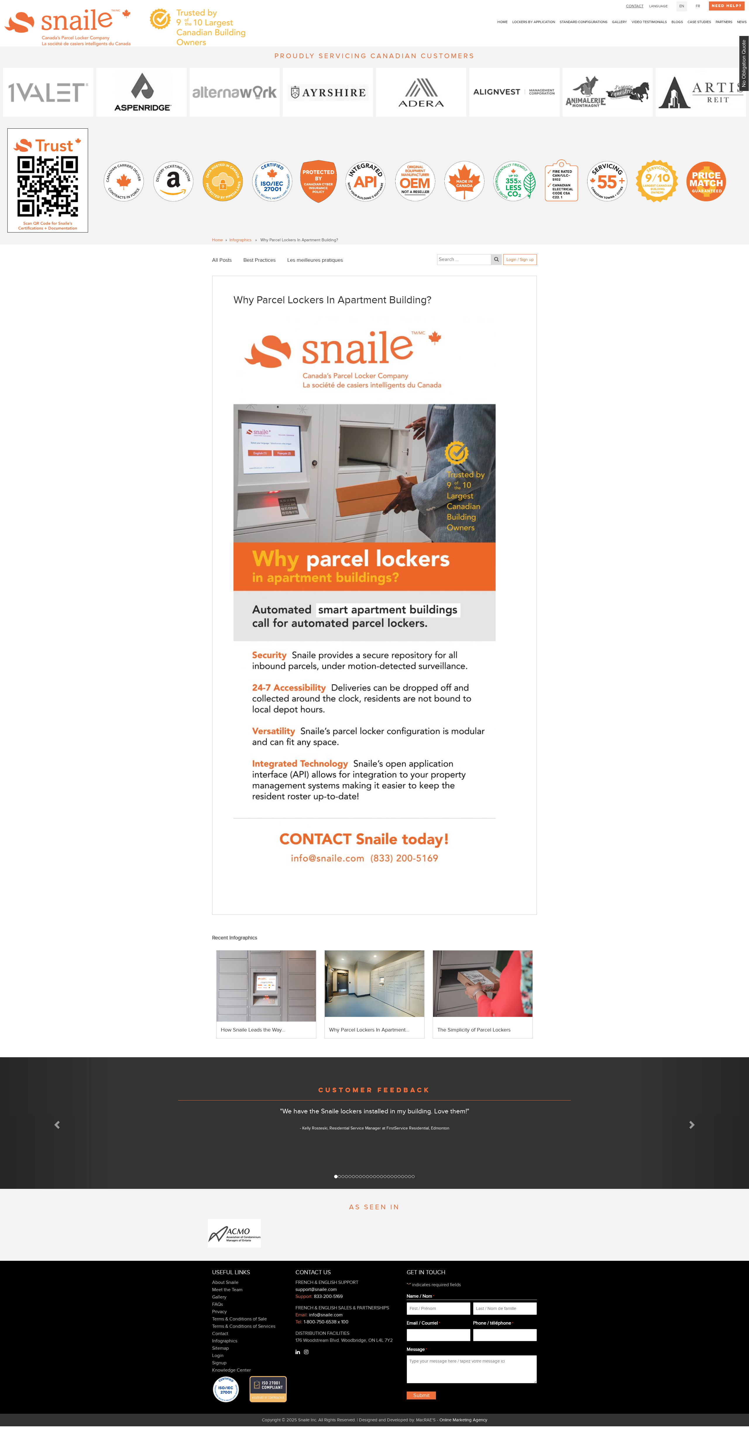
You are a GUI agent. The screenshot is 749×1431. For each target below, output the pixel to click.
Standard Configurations (583, 22)
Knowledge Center (231, 1370)
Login (218, 1355)
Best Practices (259, 260)
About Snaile (225, 1282)
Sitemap (220, 1348)
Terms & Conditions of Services (243, 1326)
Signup (219, 1363)
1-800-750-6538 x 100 (326, 1322)
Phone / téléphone (493, 1323)
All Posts (222, 260)
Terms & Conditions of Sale (239, 1319)
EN (681, 6)
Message (417, 1349)
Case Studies (699, 22)
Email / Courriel (423, 1323)
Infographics (240, 239)
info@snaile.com (326, 1315)
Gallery (619, 22)
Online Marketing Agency (463, 1420)
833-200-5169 (328, 1296)
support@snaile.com (316, 1289)
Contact (220, 1334)
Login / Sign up (520, 259)
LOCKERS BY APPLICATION (533, 22)
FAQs (217, 1304)
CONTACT (634, 6)
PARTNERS (724, 22)
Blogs (677, 22)
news (742, 22)
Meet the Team (227, 1290)
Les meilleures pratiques (315, 260)
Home (502, 22)
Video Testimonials (649, 22)
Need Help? (727, 6)
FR (698, 6)
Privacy (219, 1312)
